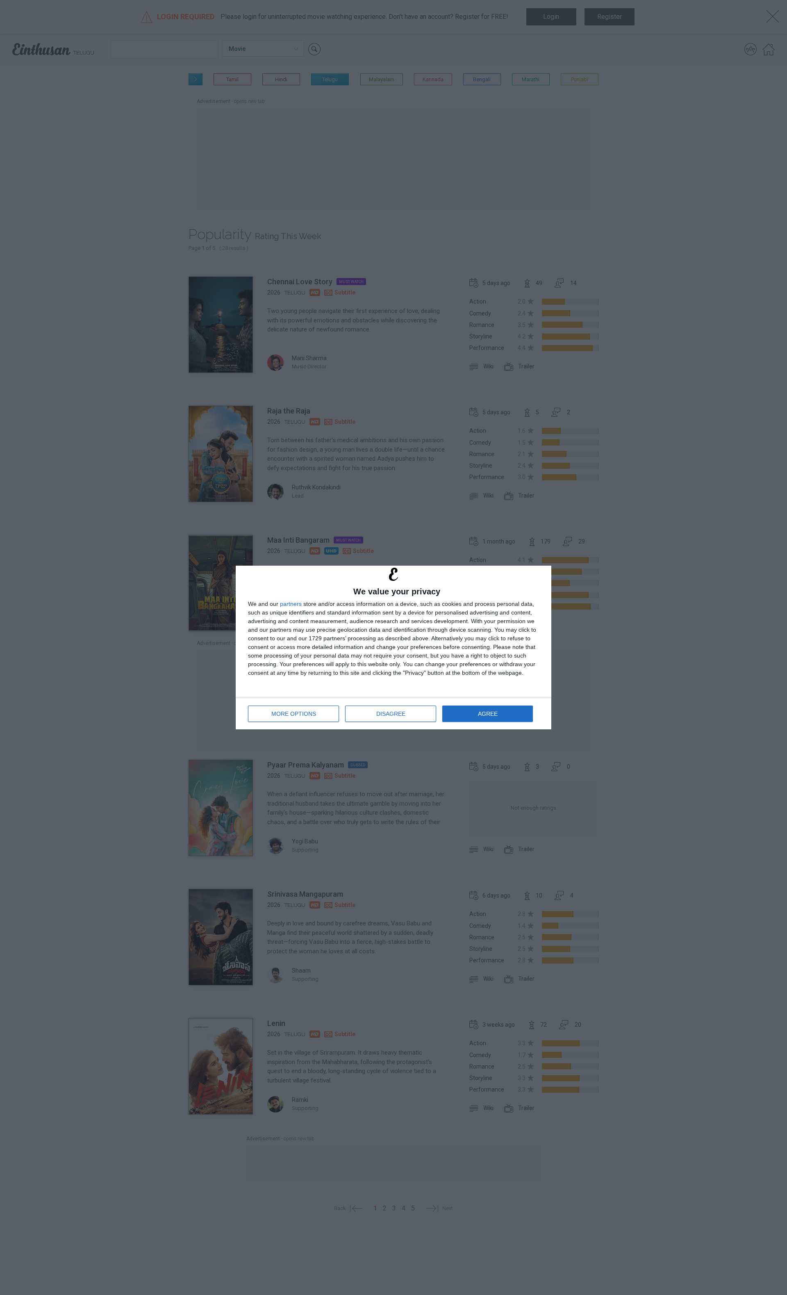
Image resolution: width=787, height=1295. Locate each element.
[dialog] (393, 647)
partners (291, 604)
